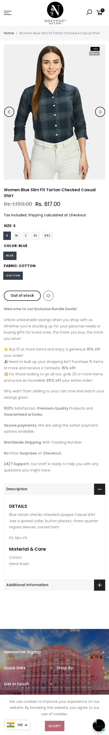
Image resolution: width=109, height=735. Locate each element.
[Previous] (9, 112)
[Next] (100, 112)
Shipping (35, 215)
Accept (54, 726)
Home (9, 33)
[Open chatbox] (99, 725)
